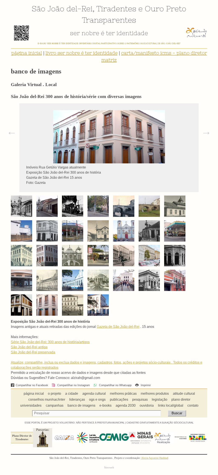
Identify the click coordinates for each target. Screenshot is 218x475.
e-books (105, 405)
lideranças (77, 399)
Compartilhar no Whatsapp (115, 385)
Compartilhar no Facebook (32, 385)
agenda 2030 (126, 405)
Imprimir (145, 385)
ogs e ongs (97, 399)
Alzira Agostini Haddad (154, 457)
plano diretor (180, 399)
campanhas (54, 405)
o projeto (54, 393)
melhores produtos (155, 393)
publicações (119, 399)
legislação (159, 399)
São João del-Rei (62, 8)
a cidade (71, 393)
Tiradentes (116, 8)
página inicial (26, 53)
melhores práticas (123, 393)
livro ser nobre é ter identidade (82, 53)
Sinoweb (109, 467)
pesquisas (140, 399)
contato (192, 405)
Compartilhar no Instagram (73, 385)
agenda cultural (94, 393)
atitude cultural (184, 393)
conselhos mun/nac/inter (46, 399)
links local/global (170, 405)
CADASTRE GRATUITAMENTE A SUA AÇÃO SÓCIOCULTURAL (160, 422)
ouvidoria (147, 405)
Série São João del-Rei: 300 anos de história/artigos (50, 342)
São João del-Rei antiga (29, 347)
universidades (31, 405)
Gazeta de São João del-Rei (118, 326)
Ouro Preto (165, 8)
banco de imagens (81, 405)
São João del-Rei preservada (33, 352)
